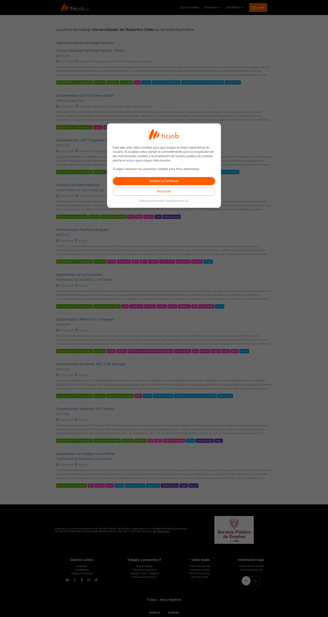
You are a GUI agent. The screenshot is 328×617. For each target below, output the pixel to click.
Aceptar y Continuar (164, 181)
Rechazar (164, 191)
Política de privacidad (151, 200)
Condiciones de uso (177, 200)
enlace (130, 160)
